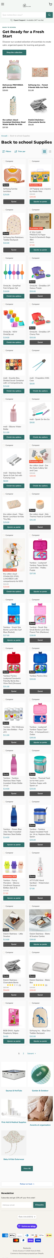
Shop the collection (14, 52)
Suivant (30, 1053)
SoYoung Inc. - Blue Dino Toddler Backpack (40, 1031)
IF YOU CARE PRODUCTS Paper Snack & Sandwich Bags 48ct (40, 236)
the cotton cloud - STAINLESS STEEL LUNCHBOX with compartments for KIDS (13, 578)
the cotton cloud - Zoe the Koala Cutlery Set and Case (39, 468)
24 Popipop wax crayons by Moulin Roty (40, 190)
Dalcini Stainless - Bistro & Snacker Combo (40, 935)
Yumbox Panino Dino (38, 676)
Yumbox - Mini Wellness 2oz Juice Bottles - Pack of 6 (13, 729)
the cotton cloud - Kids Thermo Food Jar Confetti (40, 515)
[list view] (50, 151)
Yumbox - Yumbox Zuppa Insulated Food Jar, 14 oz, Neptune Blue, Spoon (40, 833)
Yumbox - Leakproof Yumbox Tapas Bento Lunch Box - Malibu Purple (38, 566)
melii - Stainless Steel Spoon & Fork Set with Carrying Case (12, 475)
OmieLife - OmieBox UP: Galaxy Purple (40, 286)
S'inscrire (39, 1204)
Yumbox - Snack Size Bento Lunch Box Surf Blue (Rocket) (12, 629)
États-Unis (26, 1217)
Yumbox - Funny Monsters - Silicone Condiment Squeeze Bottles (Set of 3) (11, 884)
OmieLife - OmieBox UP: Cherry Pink (40, 333)
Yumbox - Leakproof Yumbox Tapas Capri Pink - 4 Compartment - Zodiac (40, 731)
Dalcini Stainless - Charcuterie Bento (10, 981)
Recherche (27, 1248)
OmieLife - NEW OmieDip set (10, 333)
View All (27, 1168)
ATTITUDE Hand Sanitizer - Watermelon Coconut (39, 883)
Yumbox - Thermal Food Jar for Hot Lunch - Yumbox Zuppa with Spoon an (40, 782)
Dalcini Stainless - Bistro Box (40, 981)
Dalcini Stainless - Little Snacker (13, 935)
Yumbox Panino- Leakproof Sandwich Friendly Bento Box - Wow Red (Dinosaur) (12, 680)
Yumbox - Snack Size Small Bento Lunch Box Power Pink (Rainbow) (39, 629)
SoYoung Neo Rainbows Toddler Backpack (13, 238)
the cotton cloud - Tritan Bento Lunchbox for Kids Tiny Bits (13, 516)
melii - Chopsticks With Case (39, 379)
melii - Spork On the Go (39, 419)
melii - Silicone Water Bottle (12, 427)
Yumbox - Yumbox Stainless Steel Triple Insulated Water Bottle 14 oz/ (12, 782)
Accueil (4, 136)
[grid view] (44, 151)
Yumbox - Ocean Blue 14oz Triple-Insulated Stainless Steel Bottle (12, 831)
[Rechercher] (49, 15)
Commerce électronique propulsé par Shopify (27, 1253)
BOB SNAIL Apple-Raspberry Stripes (11, 1031)
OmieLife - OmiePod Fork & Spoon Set (11, 286)
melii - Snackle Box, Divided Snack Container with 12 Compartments (13, 380)
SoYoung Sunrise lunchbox (10, 190)
